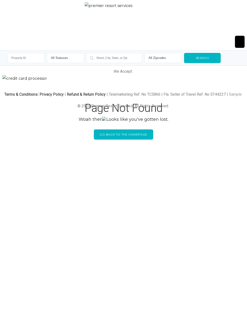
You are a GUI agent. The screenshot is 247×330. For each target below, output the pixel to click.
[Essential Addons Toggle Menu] (240, 42)
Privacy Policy (52, 94)
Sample (235, 94)
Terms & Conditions (20, 94)
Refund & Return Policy (86, 94)
